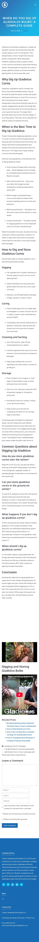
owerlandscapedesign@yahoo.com (17, 925)
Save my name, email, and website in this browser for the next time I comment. (19, 807)
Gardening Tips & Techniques (15, 746)
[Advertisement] (19, 621)
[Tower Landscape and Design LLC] (5, 5)
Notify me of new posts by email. (16, 819)
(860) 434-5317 (10, 923)
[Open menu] (3, 899)
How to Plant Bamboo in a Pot (18, 729)
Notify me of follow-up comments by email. (20, 814)
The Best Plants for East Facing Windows (19, 749)
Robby (25, 31)
